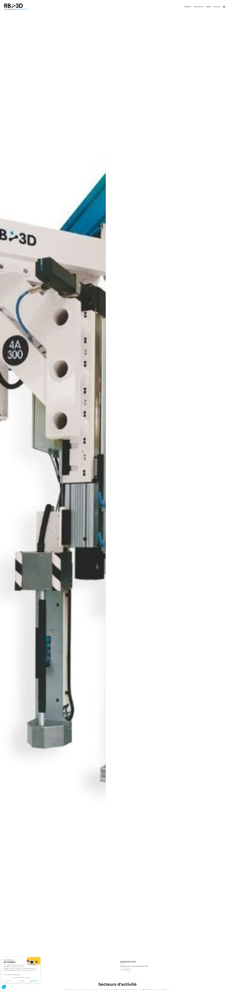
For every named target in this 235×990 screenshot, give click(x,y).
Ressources (199, 7)
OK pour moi (34, 980)
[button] (4, 987)
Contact (217, 7)
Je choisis (21, 980)
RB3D (208, 7)
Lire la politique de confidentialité (12, 974)
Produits (187, 7)
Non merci (8, 980)
